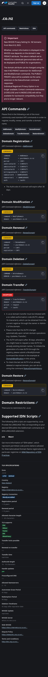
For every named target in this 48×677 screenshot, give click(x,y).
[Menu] (44, 3)
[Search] (22, 3)
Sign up (36, 3)
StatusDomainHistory (33, 368)
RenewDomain (34, 129)
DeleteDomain (8, 134)
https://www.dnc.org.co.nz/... (12, 634)
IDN (34, 28)
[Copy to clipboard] (43, 156)
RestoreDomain (38, 134)
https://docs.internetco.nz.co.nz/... (14, 627)
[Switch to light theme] (28, 3)
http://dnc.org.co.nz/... (10, 642)
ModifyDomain (20, 129)
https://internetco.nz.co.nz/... (12, 490)
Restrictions (24, 28)
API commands (9, 28)
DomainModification (15, 358)
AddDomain (7, 129)
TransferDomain (23, 134)
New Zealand (7, 483)
